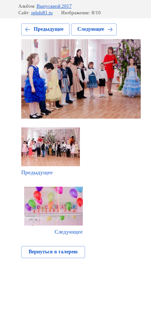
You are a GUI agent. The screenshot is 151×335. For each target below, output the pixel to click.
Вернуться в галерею (53, 251)
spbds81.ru (42, 12)
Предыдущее (48, 29)
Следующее (90, 29)
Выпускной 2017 (54, 6)
